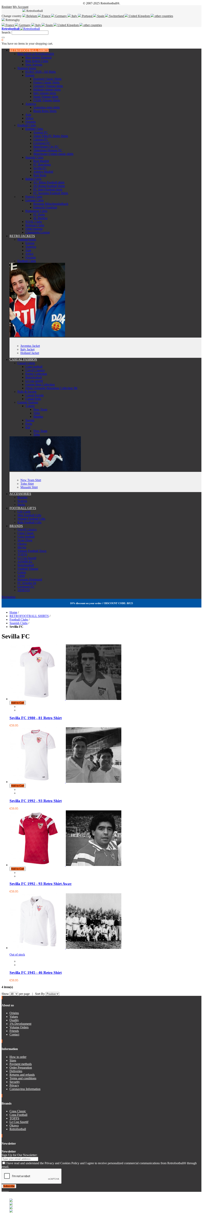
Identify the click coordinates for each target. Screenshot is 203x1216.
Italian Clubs (33, 178)
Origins (14, 1013)
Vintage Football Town (31, 551)
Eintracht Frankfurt (45, 207)
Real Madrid (41, 161)
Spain (100, 16)
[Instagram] (5, 1190)
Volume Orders (19, 1027)
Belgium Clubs (34, 225)
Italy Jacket (27, 349)
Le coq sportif (34, 381)
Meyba (21, 547)
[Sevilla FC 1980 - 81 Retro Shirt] (65, 699)
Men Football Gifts (29, 515)
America (30, 104)
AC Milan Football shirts (48, 182)
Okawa (22, 543)
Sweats (29, 420)
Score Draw (25, 540)
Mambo (38, 416)
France (46, 16)
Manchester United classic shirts (53, 153)
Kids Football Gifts (29, 522)
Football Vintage (27, 568)
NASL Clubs (33, 221)
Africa (29, 118)
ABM (21, 576)
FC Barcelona (42, 164)
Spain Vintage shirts (45, 96)
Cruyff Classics (35, 370)
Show (5, 993)
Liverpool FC (41, 143)
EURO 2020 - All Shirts (40, 71)
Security (15, 1082)
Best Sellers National (38, 57)
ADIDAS (23, 590)
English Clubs (34, 129)
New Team (40, 409)
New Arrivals (33, 64)
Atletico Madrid (43, 171)
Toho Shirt (27, 483)
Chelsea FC (40, 139)
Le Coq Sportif (26, 558)
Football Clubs (26, 125)
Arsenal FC (40, 132)
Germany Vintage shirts (48, 86)
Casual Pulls (33, 398)
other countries (163, 16)
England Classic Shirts (47, 79)
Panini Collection (36, 373)
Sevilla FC (40, 168)
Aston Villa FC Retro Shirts (50, 136)
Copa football (33, 366)
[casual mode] (45, 470)
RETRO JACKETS (22, 236)
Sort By (40, 993)
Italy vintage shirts (44, 93)
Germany (61, 16)
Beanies (22, 497)
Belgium (32, 16)
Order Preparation (21, 1067)
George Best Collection (40, 384)
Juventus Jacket (30, 345)
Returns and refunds (22, 1074)
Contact (14, 1034)
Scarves (22, 501)
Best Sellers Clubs (36, 61)
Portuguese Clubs (36, 211)
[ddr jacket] (37, 335)
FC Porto (39, 214)
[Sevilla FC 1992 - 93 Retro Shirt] (65, 781)
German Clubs (34, 200)
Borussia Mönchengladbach (50, 203)
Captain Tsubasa (27, 402)
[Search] (3, 37)
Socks (21, 504)
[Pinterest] (8, 1190)
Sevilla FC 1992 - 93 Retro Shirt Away (41, 884)
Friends (14, 1031)
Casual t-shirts (26, 363)
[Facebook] (2, 1190)
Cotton (21, 572)
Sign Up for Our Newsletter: (19, 1155)
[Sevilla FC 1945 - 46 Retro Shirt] (65, 947)
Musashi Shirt (29, 487)
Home (13, 612)
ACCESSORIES (20, 493)
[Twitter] (4, 1190)
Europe (29, 75)
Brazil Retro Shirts (44, 111)
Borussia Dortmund (29, 579)
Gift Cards (24, 511)
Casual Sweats (34, 395)
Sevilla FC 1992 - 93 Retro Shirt (36, 801)
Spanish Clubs (34, 157)
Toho (36, 413)
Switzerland (116, 16)
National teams (26, 68)
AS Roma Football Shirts (49, 186)
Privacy (14, 1085)
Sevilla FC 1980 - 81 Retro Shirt (36, 718)
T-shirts (30, 406)
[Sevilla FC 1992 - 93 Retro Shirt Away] (65, 865)
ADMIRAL (25, 561)
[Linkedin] (7, 1190)
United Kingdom (139, 16)
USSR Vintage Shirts (46, 100)
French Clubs (33, 196)
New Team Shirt (30, 480)
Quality (14, 1020)
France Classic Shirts (46, 82)
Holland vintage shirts (47, 89)
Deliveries (16, 1071)
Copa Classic (25, 533)
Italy (74, 16)
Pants (28, 423)
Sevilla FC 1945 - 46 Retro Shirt (36, 972)
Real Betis (39, 175)
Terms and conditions (23, 1078)
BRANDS (16, 526)
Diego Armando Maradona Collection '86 (51, 388)
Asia (28, 114)
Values (14, 1016)
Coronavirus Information (25, 1089)
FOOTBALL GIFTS (23, 508)
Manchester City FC (46, 146)
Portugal (87, 16)
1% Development (20, 1023)
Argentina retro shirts (46, 107)
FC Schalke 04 (26, 583)
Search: (6, 32)
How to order (18, 1057)
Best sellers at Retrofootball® (35, 54)
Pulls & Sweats (26, 391)
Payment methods (21, 1064)
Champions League (37, 232)
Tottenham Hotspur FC (47, 150)
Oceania (30, 121)
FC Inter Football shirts (47, 189)
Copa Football (18, 1114)
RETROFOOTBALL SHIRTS (29, 50)
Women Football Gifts (31, 518)
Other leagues (34, 228)
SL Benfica (40, 218)
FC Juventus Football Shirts (50, 193)
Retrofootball (33, 377)
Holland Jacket (29, 353)
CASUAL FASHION (23, 359)
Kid (27, 427)
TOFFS (22, 554)
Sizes (13, 1060)
